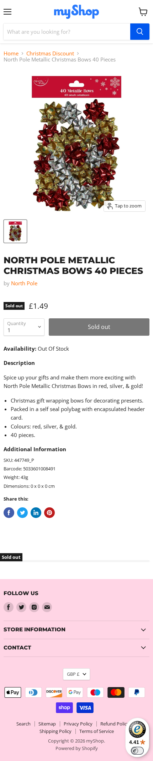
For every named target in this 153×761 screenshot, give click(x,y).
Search (23, 723)
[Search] (139, 31)
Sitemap (47, 723)
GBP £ (73, 674)
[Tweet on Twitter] (22, 512)
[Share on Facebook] (9, 512)
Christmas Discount (50, 53)
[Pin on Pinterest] (49, 512)
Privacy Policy (78, 723)
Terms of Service (96, 731)
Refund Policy (114, 723)
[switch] (137, 751)
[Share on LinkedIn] (36, 512)
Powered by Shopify (77, 748)
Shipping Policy (55, 731)
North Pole (24, 283)
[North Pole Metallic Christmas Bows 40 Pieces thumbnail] (15, 231)
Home (11, 53)
